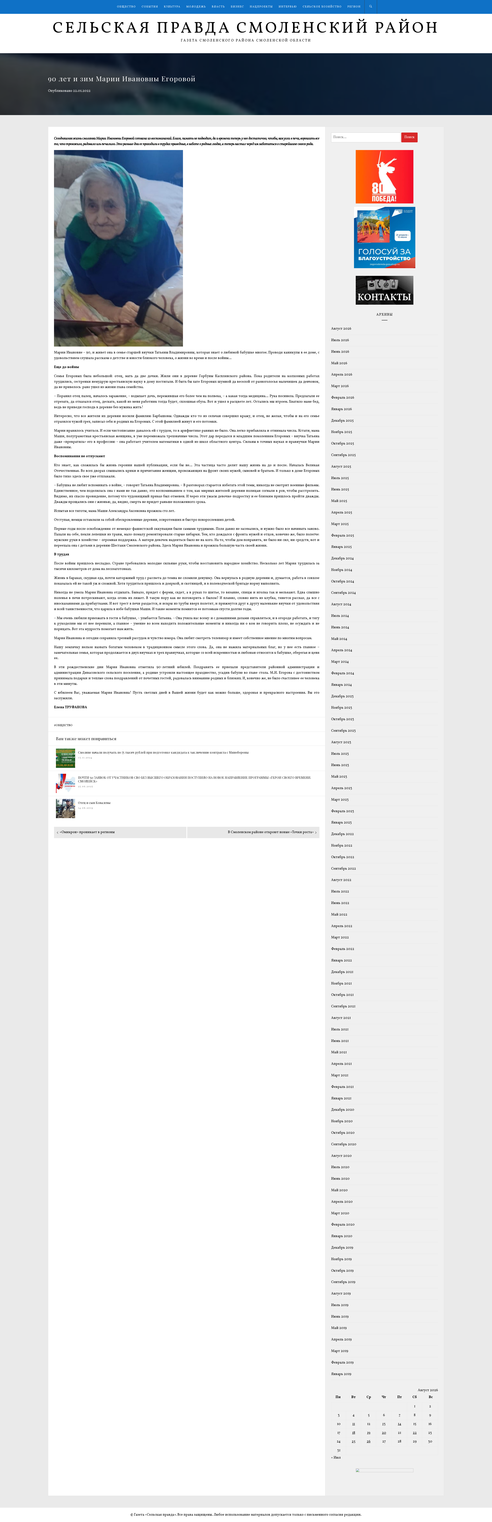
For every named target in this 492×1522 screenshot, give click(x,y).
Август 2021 (341, 1018)
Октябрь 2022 (342, 857)
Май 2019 (339, 1328)
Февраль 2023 (342, 811)
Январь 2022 (341, 960)
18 (353, 1433)
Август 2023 (341, 742)
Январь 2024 (341, 685)
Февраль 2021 (342, 1087)
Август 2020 (341, 1156)
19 (368, 1433)
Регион (354, 7)
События (150, 7)
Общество (126, 7)
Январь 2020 (341, 1236)
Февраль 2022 (342, 949)
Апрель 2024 (341, 650)
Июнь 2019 (340, 1316)
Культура (172, 7)
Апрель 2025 (341, 512)
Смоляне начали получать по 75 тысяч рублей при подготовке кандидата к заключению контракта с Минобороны (163, 752)
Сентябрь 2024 (343, 593)
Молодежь (196, 7)
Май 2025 (339, 501)
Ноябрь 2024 (341, 570)
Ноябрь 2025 (341, 432)
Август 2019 (341, 1293)
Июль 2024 (340, 616)
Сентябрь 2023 (343, 730)
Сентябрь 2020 (343, 1144)
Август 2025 (341, 466)
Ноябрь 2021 (341, 983)
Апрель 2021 (341, 1064)
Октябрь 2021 (342, 995)
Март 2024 (340, 661)
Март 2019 (339, 1351)
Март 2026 (340, 386)
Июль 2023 (340, 753)
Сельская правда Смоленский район (246, 29)
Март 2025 (340, 524)
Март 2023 (340, 799)
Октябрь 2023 (342, 719)
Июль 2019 (339, 1305)
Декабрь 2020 (342, 1109)
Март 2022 (340, 937)
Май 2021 (339, 1052)
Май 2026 (339, 363)
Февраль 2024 (342, 673)
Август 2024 (341, 604)
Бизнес (237, 7)
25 (353, 1441)
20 (384, 1433)
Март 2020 (340, 1213)
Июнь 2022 (340, 903)
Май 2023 (339, 776)
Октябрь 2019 (342, 1270)
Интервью (288, 7)
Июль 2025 (340, 478)
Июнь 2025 (340, 489)
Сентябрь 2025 (343, 455)
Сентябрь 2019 (343, 1282)
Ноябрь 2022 (341, 845)
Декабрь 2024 (342, 558)
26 (369, 1441)
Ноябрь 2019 (341, 1259)
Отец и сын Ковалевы (94, 803)
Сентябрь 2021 (343, 1006)
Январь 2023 (341, 822)
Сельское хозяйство (322, 7)
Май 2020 (339, 1190)
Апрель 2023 (341, 788)
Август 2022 (341, 880)
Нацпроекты (261, 7)
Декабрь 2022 (342, 834)
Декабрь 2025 (342, 420)
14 (399, 1424)
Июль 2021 (339, 1029)
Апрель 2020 (342, 1201)
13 (384, 1424)
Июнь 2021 (340, 1041)
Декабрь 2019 (342, 1247)
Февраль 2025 (342, 535)
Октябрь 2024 (342, 581)
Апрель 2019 (341, 1339)
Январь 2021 (341, 1098)
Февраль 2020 (343, 1224)
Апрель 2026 (341, 374)
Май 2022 (339, 914)
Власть (218, 7)
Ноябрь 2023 (341, 707)
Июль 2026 (340, 340)
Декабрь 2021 (342, 972)
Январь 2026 (341, 409)
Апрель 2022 (341, 926)
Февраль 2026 (342, 397)
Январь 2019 (341, 1374)
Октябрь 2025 (342, 443)
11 (353, 1424)
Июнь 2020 (340, 1178)
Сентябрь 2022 (343, 868)
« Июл (336, 1457)
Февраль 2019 (342, 1362)
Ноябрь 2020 (342, 1121)
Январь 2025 (341, 547)
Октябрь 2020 (343, 1133)
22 (415, 1433)
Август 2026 (341, 328)
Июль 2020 (340, 1167)
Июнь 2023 (340, 765)
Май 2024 (339, 639)
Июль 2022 (340, 891)
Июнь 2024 (340, 627)
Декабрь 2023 (342, 696)
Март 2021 (339, 1075)
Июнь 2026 (340, 351)
